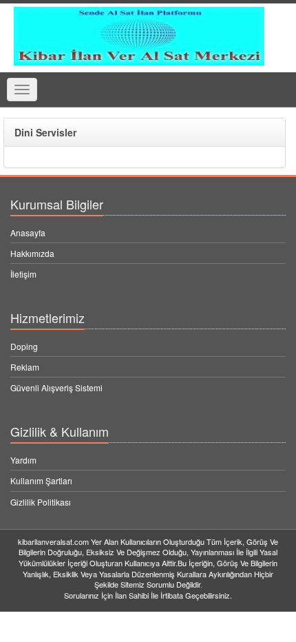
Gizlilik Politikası (40, 502)
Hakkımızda (32, 253)
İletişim (23, 274)
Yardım (23, 460)
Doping (24, 346)
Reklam (24, 367)
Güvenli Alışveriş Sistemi (56, 387)
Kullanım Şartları (41, 480)
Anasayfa (27, 232)
